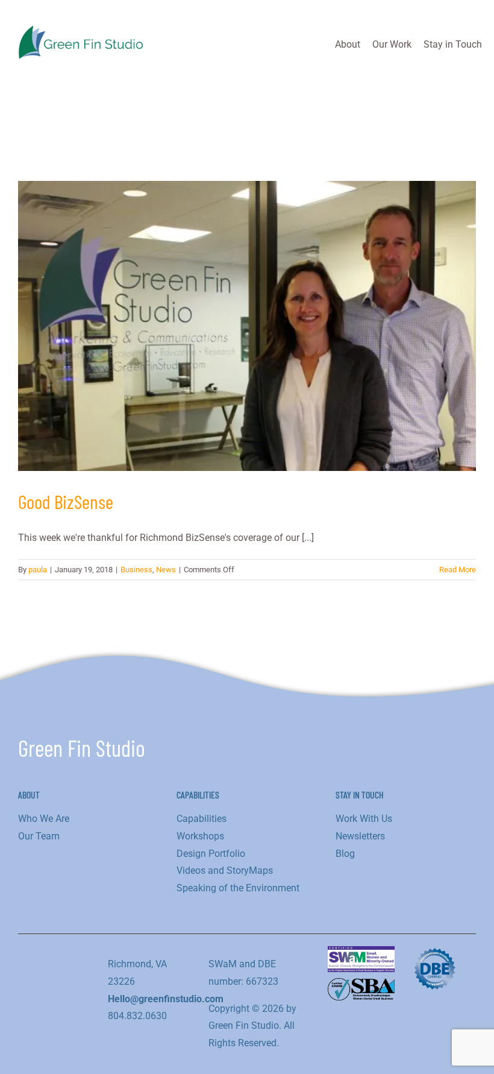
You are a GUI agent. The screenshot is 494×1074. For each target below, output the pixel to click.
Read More (457, 569)
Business (136, 569)
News (166, 569)
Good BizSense (65, 501)
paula (37, 569)
